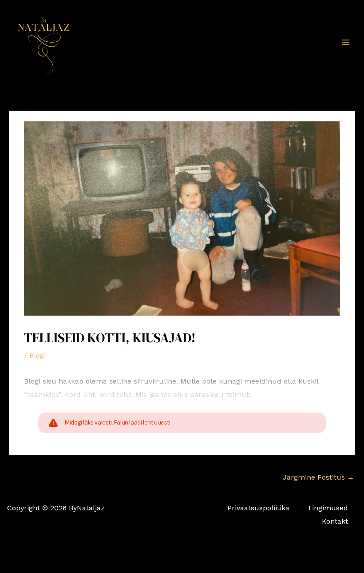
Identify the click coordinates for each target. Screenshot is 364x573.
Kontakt (335, 521)
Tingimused (327, 508)
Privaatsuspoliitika (258, 508)
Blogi (37, 355)
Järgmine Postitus (318, 477)
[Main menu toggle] (345, 41)
